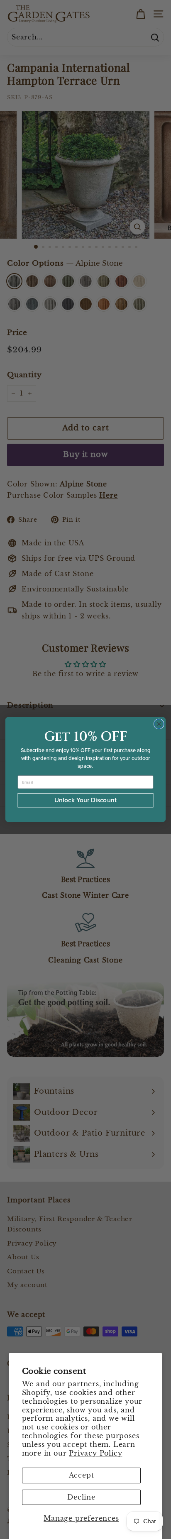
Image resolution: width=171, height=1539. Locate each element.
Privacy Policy (95, 1453)
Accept (81, 1475)
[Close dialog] (159, 724)
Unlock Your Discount (85, 800)
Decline (81, 1497)
